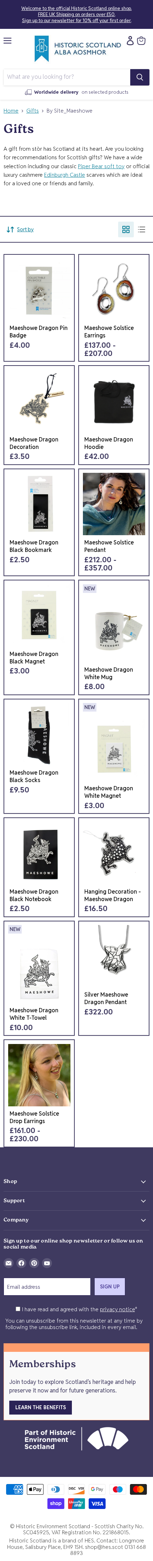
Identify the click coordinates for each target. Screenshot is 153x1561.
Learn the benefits (40, 1407)
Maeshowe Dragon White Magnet (108, 792)
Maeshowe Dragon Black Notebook (34, 895)
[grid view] (126, 229)
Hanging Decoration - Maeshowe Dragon (112, 895)
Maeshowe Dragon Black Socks (34, 776)
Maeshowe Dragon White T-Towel (34, 1014)
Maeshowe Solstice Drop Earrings (34, 1117)
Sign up (110, 1286)
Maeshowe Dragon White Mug (108, 673)
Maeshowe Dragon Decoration (34, 443)
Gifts (32, 111)
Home (11, 111)
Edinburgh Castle (64, 174)
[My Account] (128, 40)
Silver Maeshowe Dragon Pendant (106, 998)
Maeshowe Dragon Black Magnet (34, 657)
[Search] (139, 77)
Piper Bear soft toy (101, 166)
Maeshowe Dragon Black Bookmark (34, 546)
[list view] (141, 229)
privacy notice (117, 1309)
